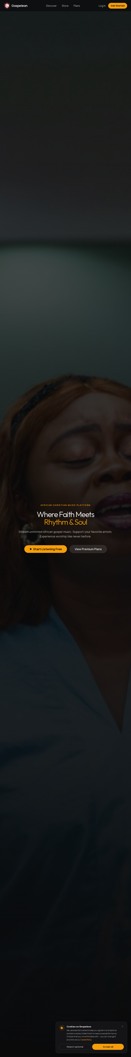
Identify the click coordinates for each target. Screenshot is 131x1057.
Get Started (118, 5)
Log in (102, 5)
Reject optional (75, 1046)
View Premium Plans (88, 549)
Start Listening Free (47, 549)
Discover (51, 5)
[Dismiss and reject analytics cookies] (122, 1026)
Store (65, 5)
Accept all (108, 1046)
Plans (77, 5)
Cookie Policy (86, 1039)
